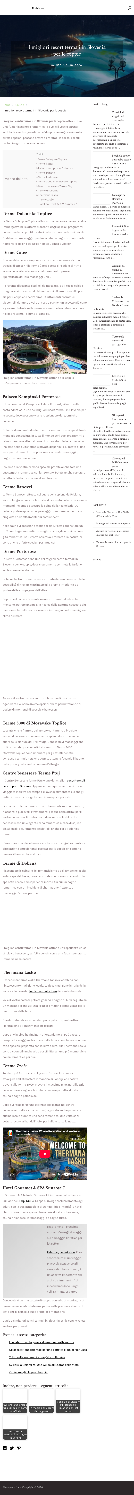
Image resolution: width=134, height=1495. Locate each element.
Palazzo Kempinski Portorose (56, 168)
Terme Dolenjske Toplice (52, 159)
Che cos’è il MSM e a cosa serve (120, 462)
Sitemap (97, 559)
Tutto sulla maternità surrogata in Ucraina (37, 1357)
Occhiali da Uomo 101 (118, 268)
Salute (56, 65)
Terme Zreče (46, 199)
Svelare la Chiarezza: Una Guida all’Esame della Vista (44, 1365)
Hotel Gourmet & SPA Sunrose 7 (58, 204)
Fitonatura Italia (12, 1487)
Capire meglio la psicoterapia (28, 1372)
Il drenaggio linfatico (61, 1252)
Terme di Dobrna (48, 190)
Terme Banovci (47, 172)
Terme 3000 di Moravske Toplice (57, 181)
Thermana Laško (48, 195)
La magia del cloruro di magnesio (119, 199)
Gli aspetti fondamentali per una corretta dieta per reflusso (48, 1350)
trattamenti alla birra (43, 991)
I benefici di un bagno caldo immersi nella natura (41, 1342)
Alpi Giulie (27, 1201)
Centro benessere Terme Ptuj (55, 186)
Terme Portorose (48, 177)
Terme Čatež (45, 163)
